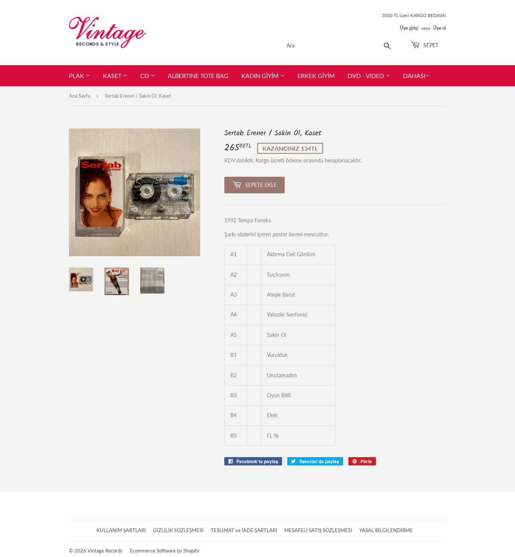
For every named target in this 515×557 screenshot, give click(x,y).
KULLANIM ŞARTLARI (121, 530)
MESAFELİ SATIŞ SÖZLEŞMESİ (318, 530)
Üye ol (439, 28)
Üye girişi (409, 28)
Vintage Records (105, 551)
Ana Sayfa (79, 96)
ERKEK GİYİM (316, 75)
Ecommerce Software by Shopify (164, 551)
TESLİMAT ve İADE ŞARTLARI (244, 530)
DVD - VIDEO (367, 75)
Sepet (430, 45)
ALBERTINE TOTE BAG (198, 75)
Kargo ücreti (270, 160)
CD (145, 75)
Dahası (414, 75)
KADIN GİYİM (260, 75)
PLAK (77, 75)
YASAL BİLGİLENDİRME (386, 530)
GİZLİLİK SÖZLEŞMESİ (178, 530)
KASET (113, 75)
